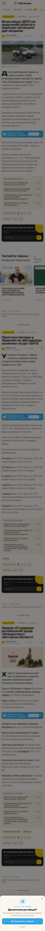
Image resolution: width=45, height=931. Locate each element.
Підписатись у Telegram (24, 921)
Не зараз (22, 927)
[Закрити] (42, 898)
